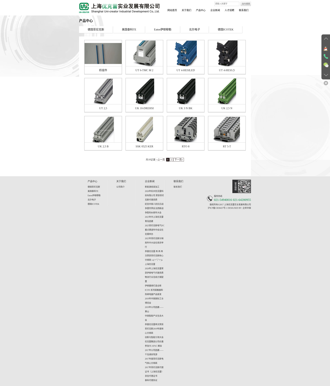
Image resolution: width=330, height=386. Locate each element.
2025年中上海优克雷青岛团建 (154, 219)
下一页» (178, 159)
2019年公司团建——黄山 (154, 309)
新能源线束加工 (152, 187)
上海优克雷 (150, 264)
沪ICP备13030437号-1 (217, 208)
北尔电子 (92, 200)
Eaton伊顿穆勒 (94, 195)
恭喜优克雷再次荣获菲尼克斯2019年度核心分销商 (154, 328)
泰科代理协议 (151, 380)
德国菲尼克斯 (94, 187)
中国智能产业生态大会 (154, 318)
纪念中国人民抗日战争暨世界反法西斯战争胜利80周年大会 (154, 208)
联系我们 (178, 187)
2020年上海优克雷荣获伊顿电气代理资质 (154, 270)
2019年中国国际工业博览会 (154, 300)
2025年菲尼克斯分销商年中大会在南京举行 (154, 242)
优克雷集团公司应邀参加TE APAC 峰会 (154, 343)
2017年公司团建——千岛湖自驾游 (154, 352)
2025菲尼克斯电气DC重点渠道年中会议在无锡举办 (154, 229)
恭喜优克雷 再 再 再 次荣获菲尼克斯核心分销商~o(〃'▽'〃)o (154, 255)
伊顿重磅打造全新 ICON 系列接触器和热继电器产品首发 (154, 290)
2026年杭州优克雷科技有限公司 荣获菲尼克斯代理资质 (154, 195)
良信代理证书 (151, 376)
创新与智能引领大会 (154, 337)
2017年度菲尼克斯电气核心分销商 (154, 361)
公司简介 (120, 187)
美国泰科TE (93, 191)
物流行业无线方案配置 (154, 279)
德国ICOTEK (93, 204)
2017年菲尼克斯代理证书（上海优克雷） (154, 369)
